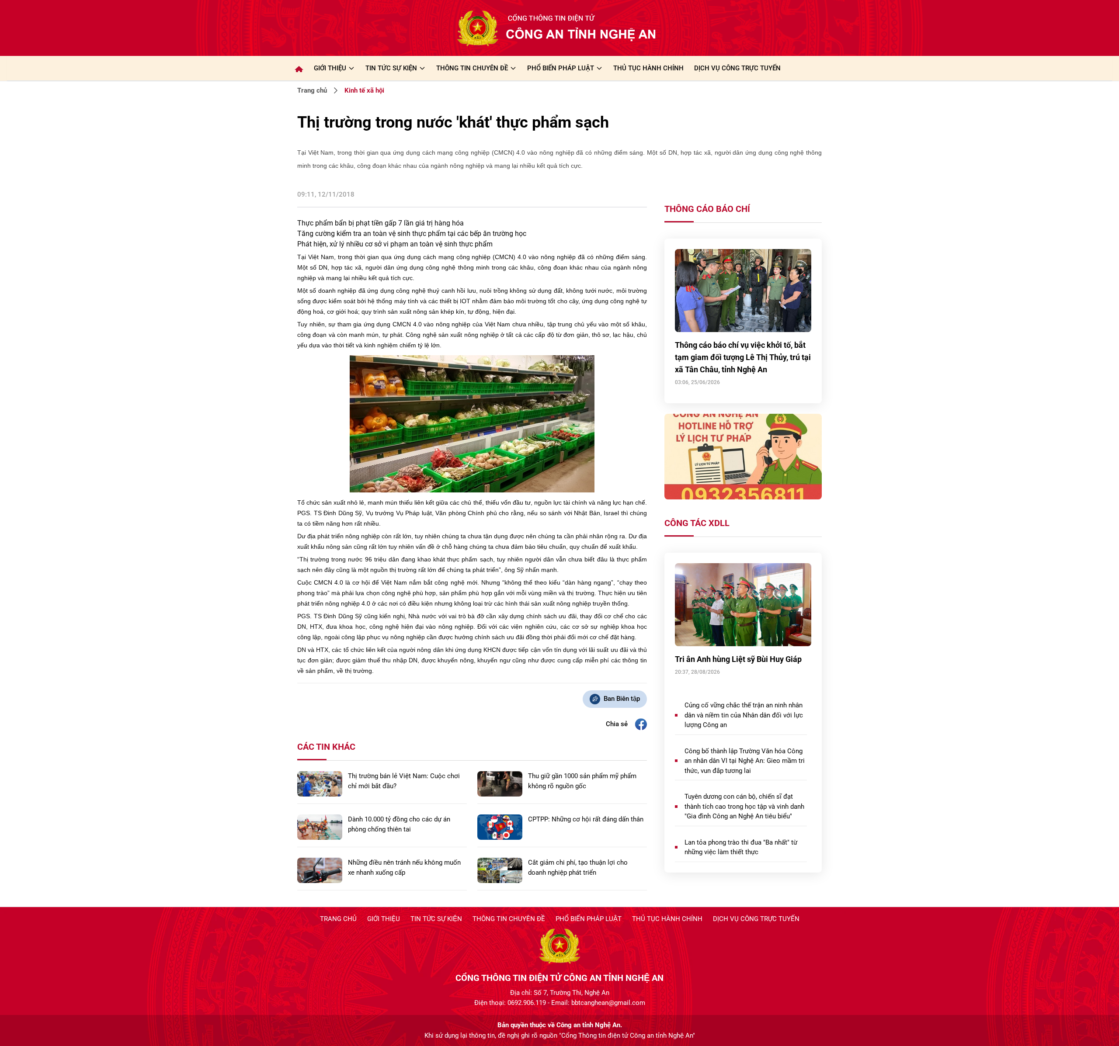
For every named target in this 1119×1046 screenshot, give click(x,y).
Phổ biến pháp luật (589, 919)
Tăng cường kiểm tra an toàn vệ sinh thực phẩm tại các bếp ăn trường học (411, 233)
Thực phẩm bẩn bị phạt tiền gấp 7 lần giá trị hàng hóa (380, 223)
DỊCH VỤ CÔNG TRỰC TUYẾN (737, 68)
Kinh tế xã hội (364, 90)
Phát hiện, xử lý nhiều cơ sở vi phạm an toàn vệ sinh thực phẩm (395, 244)
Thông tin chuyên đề (509, 919)
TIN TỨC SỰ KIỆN (391, 68)
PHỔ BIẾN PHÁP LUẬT (560, 68)
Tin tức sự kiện (436, 919)
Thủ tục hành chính (667, 919)
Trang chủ (312, 90)
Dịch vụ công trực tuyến (756, 919)
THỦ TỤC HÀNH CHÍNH (648, 68)
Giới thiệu (330, 68)
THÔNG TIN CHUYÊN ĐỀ (472, 68)
